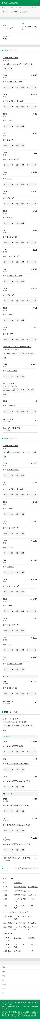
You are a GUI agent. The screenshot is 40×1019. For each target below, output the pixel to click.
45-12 (35, 230)
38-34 (35, 482)
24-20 (35, 618)
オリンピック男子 (10, 719)
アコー (30, 905)
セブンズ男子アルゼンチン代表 (18, 844)
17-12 (35, 838)
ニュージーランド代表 (10, 349)
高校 (3, 971)
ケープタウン (33, 887)
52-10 (35, 75)
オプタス (31, 938)
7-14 (35, 799)
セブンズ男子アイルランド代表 (18, 781)
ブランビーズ (12, 237)
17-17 (35, 599)
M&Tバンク (32, 895)
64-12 (35, 657)
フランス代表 (12, 371)
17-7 (35, 818)
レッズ (9, 179)
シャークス (11, 406)
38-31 (35, 250)
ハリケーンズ (11, 7)
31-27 (35, 638)
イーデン (31, 899)
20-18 (35, 521)
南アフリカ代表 (20, 887)
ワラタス (10, 120)
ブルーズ (10, 198)
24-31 (35, 579)
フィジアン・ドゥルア (15, 101)
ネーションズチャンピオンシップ (17, 347)
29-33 (35, 502)
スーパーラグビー (10, 58)
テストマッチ (8, 384)
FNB (29, 891)
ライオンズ (18, 883)
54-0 (35, 401)
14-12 (35, 776)
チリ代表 (17, 938)
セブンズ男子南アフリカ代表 (18, 764)
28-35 (35, 681)
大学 (3, 967)
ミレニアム (32, 923)
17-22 (35, 211)
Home (3, 7)
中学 (3, 989)
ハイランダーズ (13, 159)
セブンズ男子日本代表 (15, 746)
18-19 (35, 560)
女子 (3, 993)
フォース (10, 140)
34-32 (35, 364)
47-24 (35, 288)
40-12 (35, 741)
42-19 (35, 191)
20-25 (35, 94)
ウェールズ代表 (20, 923)
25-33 (35, 463)
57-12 (35, 541)
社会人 (4, 984)
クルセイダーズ (13, 256)
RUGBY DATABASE (10, 3)
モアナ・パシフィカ (14, 82)
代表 (3, 976)
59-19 (35, 114)
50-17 (35, 269)
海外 (3, 980)
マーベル (31, 951)
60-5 (35, 327)
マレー (30, 916)
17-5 (35, 759)
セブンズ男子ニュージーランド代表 (14, 722)
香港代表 (17, 951)
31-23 (35, 133)
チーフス (10, 217)
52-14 (35, 172)
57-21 (35, 308)
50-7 (35, 153)
